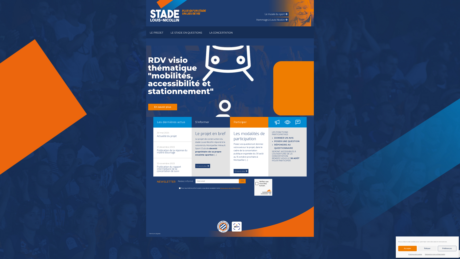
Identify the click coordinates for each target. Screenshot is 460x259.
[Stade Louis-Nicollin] (164, 13)
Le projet (156, 32)
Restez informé (185, 181)
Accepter (407, 248)
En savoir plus (201, 166)
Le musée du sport (275, 14)
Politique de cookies (415, 254)
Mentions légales (154, 233)
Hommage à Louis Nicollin (270, 19)
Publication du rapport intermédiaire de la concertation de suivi (169, 169)
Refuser (427, 248)
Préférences (447, 248)
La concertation (221, 32)
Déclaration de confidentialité (435, 254)
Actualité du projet (167, 136)
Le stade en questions (186, 32)
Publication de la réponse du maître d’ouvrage (172, 151)
